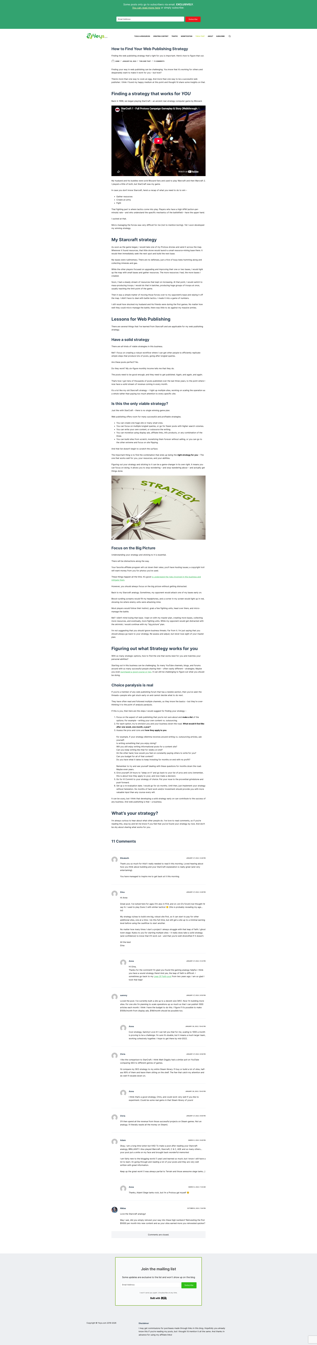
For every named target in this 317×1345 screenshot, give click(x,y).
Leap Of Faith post (162, 976)
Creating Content (160, 36)
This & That (200, 36)
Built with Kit (158, 1298)
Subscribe (220, 36)
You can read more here (146, 7)
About (210, 36)
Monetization (186, 36)
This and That (145, 61)
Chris (122, 1054)
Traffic (175, 36)
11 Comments (159, 61)
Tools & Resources (142, 36)
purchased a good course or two (136, 672)
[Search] (230, 36)
